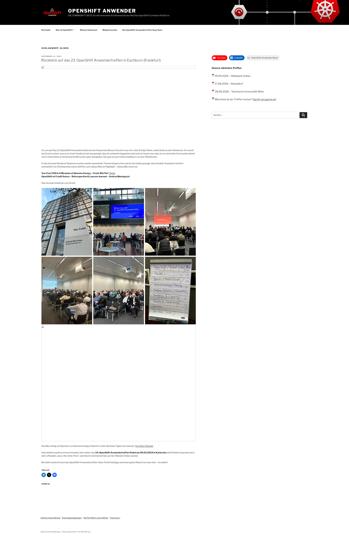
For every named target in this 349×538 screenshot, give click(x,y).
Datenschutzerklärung (50, 518)
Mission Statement (88, 30)
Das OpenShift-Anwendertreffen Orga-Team (142, 30)
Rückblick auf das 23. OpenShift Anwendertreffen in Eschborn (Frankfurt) (101, 60)
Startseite (45, 30)
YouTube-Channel (144, 446)
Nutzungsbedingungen (72, 518)
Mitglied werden (109, 30)
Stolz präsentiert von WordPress (76, 532)
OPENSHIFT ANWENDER (102, 11)
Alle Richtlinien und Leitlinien (95, 518)
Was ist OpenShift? (64, 30)
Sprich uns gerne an (264, 99)
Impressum (115, 518)
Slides (112, 173)
